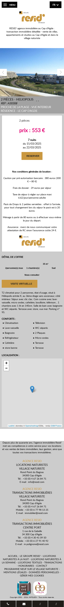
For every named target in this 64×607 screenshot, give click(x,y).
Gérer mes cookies (32, 575)
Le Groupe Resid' (30, 556)
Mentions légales (15, 572)
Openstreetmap (31, 425)
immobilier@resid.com (36, 513)
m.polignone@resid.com (36, 544)
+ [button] (6, 363)
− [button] (6, 368)
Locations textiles (30, 562)
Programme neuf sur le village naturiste (31, 569)
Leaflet (11, 425)
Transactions (53, 562)
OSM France (56, 425)
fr (54, 4)
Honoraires (26, 565)
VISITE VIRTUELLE (21, 283)
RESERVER (32, 156)
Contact (41, 565)
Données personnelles (44, 572)
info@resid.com (36, 482)
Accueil (13, 556)
